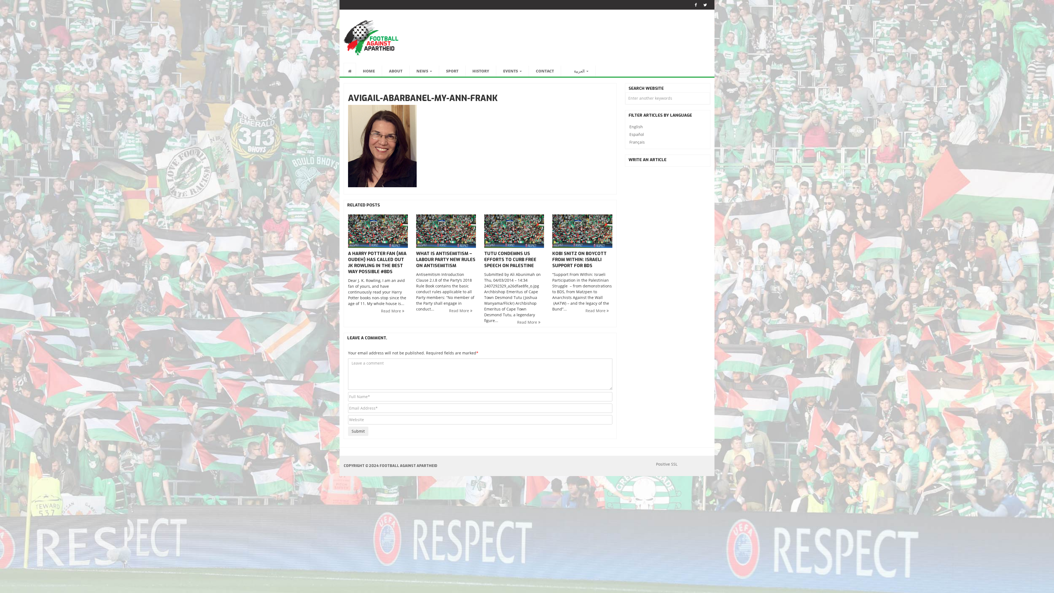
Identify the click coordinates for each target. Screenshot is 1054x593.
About (395, 71)
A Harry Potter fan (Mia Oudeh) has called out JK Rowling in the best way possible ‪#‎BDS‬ (377, 263)
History (480, 71)
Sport (452, 71)
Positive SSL (666, 464)
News (422, 71)
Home (369, 71)
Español (636, 134)
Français (637, 142)
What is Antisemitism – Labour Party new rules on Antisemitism (445, 259)
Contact (545, 71)
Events (511, 71)
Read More (391, 311)
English (636, 126)
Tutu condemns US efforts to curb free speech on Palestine (510, 259)
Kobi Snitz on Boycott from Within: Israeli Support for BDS (579, 259)
